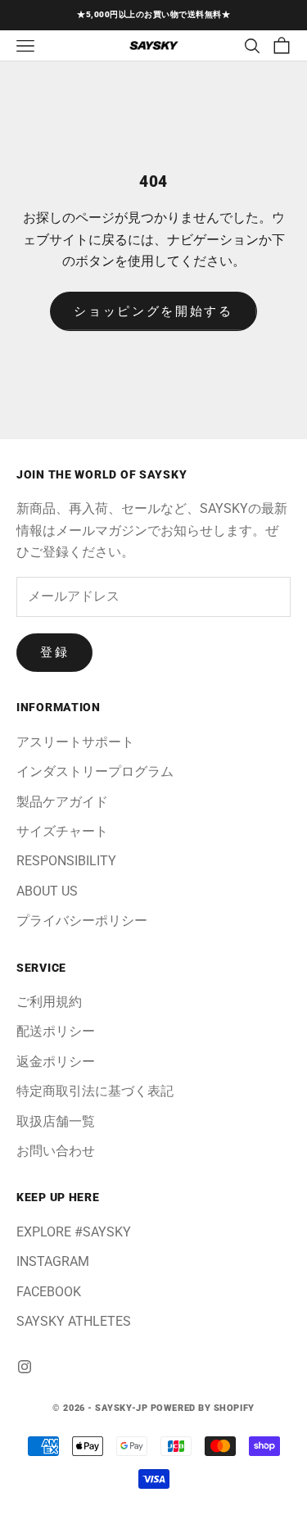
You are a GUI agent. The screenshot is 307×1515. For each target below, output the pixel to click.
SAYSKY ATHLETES (73, 1321)
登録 (54, 652)
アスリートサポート (75, 742)
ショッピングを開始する (153, 311)
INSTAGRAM (52, 1261)
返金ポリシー (55, 1061)
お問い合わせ (55, 1151)
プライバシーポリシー (81, 920)
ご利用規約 (49, 1001)
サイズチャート (62, 831)
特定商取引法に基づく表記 (95, 1091)
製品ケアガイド (62, 802)
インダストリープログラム (95, 771)
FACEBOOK (48, 1292)
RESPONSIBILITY (66, 861)
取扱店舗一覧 (55, 1121)
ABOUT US (47, 891)
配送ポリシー (55, 1031)
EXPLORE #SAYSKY (73, 1232)
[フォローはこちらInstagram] (24, 1367)
